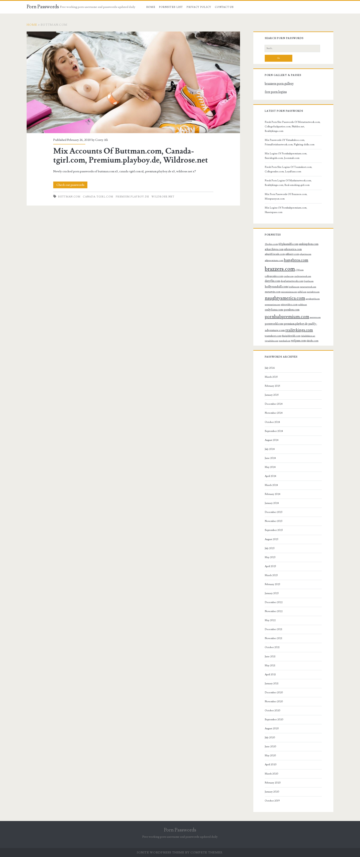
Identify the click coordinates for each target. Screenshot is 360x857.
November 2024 (274, 412)
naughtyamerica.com (285, 298)
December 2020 (274, 692)
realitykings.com (299, 330)
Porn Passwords (43, 7)
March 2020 (271, 773)
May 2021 (270, 665)
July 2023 (269, 548)
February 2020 (273, 782)
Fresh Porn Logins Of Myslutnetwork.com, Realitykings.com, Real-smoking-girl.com (288, 183)
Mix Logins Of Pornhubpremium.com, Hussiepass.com (286, 210)
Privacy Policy (199, 7)
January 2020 (272, 791)
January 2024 (272, 503)
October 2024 (272, 422)
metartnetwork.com (308, 287)
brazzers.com (280, 268)
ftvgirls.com (309, 281)
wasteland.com (284, 341)
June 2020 (270, 746)
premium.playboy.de (132, 196)
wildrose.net (163, 196)
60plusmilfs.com (288, 244)
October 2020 (272, 710)
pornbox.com (291, 309)
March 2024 (271, 485)
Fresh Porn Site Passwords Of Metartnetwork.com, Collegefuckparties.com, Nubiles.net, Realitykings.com (292, 127)
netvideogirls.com (313, 299)
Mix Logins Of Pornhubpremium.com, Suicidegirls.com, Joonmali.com (286, 156)
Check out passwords (70, 185)
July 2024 (270, 449)
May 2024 (270, 467)
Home (150, 7)
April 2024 (270, 476)
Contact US (224, 7)
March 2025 (271, 376)
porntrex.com (315, 317)
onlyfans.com (274, 310)
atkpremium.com (274, 260)
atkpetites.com (305, 254)
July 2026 (270, 367)
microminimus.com (289, 292)
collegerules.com (274, 276)
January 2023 (272, 593)
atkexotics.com (293, 249)
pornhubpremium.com (287, 317)
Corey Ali (101, 140)
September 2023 (274, 530)
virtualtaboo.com (271, 341)
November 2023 (273, 521)
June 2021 (270, 656)
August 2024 (271, 440)
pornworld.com (274, 324)
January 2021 (271, 683)
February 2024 (272, 494)
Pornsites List (171, 7)
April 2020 (271, 764)
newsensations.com (272, 304)
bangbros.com (296, 260)
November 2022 (274, 611)
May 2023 (270, 557)
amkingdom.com (308, 244)
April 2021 (270, 674)
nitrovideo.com (289, 304)
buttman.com (69, 196)
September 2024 (274, 431)
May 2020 (270, 755)
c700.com (300, 270)
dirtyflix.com (272, 281)
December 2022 (274, 602)
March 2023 (271, 575)
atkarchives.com (274, 249)
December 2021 (273, 629)
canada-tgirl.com (98, 196)
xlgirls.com (312, 340)
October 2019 (272, 800)
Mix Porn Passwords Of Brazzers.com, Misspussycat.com (286, 196)
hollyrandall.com (276, 286)
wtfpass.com (298, 340)
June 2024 (270, 458)
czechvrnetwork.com (302, 276)
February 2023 (272, 584)
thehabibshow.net (308, 336)
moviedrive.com (313, 292)
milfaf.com (302, 292)
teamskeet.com (273, 335)
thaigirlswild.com (291, 335)
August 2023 (271, 539)
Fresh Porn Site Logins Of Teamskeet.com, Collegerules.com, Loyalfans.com (288, 169)
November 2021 (273, 638)
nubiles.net (302, 304)
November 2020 (274, 701)
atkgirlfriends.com (275, 254)
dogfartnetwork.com (292, 281)
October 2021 (272, 647)
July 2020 (270, 737)
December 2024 (274, 403)
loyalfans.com (294, 287)
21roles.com (271, 244)
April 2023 (270, 566)
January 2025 (272, 394)
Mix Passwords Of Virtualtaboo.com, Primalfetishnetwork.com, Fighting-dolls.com (289, 142)
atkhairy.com (292, 254)
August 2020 (272, 728)
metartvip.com (272, 291)
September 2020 (274, 719)
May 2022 (270, 620)
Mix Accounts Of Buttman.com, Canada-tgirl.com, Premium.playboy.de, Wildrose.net (133, 82)
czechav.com (289, 276)
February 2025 (272, 385)
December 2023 (273, 512)
